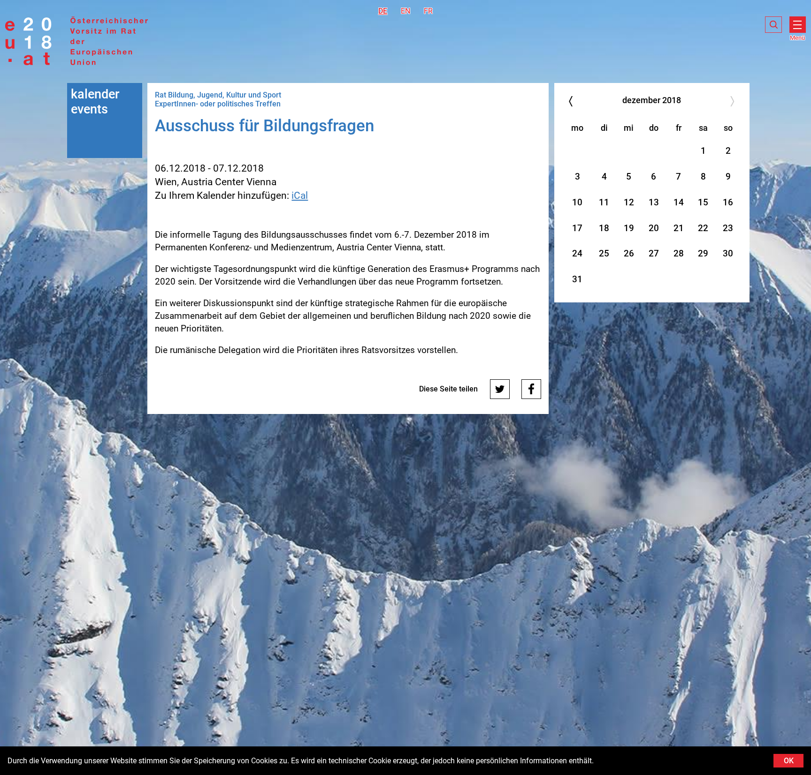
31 (577, 279)
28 (678, 253)
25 (604, 253)
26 (629, 253)
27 (654, 253)
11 (604, 202)
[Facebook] (531, 389)
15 (703, 202)
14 (678, 202)
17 (577, 228)
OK (789, 760)
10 (577, 202)
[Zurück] (571, 101)
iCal (299, 195)
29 (703, 253)
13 (654, 202)
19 (629, 228)
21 (678, 228)
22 (703, 228)
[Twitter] (500, 389)
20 (654, 228)
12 (629, 202)
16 (728, 202)
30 (728, 253)
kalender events (95, 102)
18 (604, 228)
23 (728, 228)
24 (577, 253)
